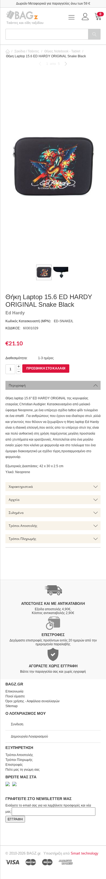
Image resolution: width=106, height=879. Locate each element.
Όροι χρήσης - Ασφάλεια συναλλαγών (32, 701)
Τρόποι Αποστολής (19, 755)
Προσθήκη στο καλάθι (45, 368)
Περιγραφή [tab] (17, 385)
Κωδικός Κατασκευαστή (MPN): (28, 321)
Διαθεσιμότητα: (16, 358)
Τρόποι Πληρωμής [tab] (22, 538)
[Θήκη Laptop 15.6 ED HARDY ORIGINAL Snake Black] (53, 167)
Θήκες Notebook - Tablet (62, 51)
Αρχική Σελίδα (7, 51)
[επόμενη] (66, 63)
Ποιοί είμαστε (15, 696)
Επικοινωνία (14, 691)
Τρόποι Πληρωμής (19, 760)
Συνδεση (17, 724)
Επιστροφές (14, 765)
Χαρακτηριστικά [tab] (21, 486)
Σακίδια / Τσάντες (26, 51)
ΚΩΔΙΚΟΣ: (12, 328)
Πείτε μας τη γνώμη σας (22, 770)
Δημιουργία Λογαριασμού (29, 736)
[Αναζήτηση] (94, 34)
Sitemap (11, 706)
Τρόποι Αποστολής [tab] (23, 525)
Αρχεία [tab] (14, 499)
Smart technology (84, 853)
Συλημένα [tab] (16, 512)
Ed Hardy (15, 313)
